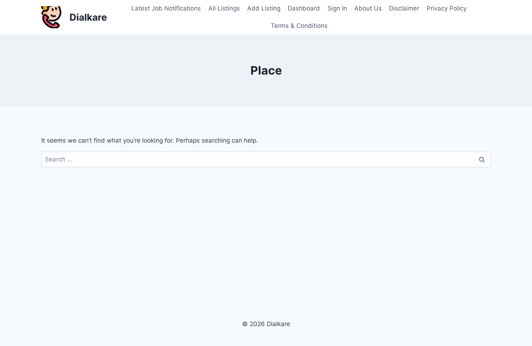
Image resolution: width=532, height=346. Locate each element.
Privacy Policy (446, 8)
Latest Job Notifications (166, 8)
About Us (368, 8)
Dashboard (304, 8)
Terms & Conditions (299, 25)
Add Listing (263, 8)
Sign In (337, 8)
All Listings (224, 8)
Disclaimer (404, 8)
